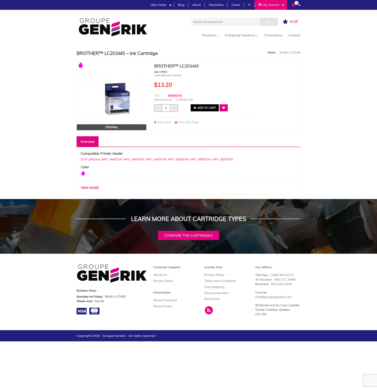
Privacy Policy (163, 281)
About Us (160, 275)
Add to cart (206, 108)
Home (271, 52)
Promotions (273, 35)
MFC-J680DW (178, 159)
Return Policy (162, 306)
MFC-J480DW (134, 159)
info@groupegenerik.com (273, 297)
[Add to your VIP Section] (224, 107)
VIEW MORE (90, 188)
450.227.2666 (285, 279)
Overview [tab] (88, 142)
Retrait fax (212, 299)
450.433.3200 (281, 284)
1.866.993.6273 (282, 275)
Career (236, 5)
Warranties (216, 5)
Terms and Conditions (220, 281)
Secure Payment (165, 300)
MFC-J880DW (200, 159)
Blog (181, 5)
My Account (270, 5)
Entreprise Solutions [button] (240, 35)
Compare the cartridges (188, 235)
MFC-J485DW (156, 159)
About (196, 5)
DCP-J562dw (90, 159)
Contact (294, 35)
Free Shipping (214, 287)
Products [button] (209, 35)
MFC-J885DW (222, 159)
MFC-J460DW (112, 159)
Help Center (158, 5)
